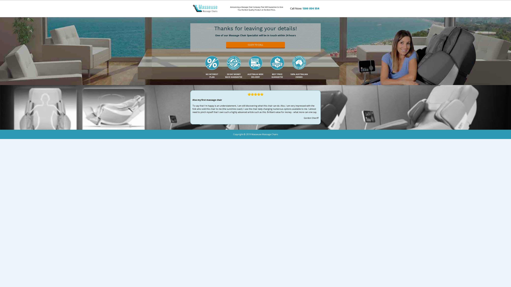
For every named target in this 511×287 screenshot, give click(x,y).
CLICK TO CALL (255, 44)
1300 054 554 (311, 8)
